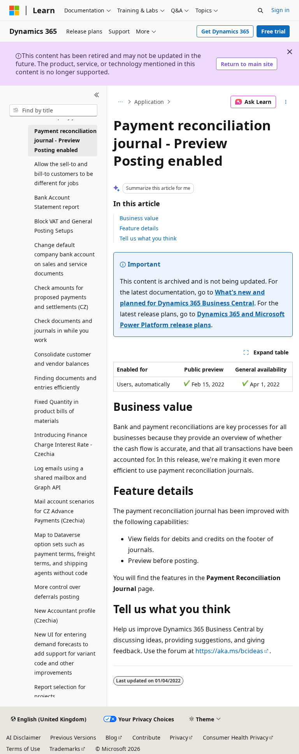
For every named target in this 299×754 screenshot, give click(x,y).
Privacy (179, 737)
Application (149, 101)
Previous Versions (73, 737)
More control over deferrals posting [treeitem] (57, 591)
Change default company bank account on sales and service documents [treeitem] (64, 259)
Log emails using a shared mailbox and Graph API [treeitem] (60, 478)
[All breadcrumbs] (120, 102)
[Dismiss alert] (289, 52)
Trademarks (64, 748)
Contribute (146, 737)
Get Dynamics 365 (225, 31)
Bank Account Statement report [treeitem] (56, 202)
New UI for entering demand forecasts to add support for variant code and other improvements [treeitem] (64, 653)
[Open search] (260, 11)
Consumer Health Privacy (235, 737)
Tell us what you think (148, 238)
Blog (111, 737)
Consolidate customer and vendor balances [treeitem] (62, 359)
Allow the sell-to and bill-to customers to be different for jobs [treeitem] (63, 173)
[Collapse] (97, 95)
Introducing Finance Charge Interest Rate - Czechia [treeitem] (63, 444)
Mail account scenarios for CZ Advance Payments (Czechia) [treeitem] (64, 511)
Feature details (139, 228)
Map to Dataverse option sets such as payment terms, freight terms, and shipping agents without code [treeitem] (64, 554)
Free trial (273, 31)
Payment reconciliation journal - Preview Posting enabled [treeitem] (65, 140)
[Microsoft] (14, 10)
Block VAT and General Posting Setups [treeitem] (63, 226)
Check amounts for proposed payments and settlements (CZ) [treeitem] (61, 297)
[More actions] (286, 102)
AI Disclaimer (23, 737)
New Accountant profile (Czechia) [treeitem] (64, 615)
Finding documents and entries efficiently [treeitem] (65, 382)
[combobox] (53, 110)
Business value (139, 218)
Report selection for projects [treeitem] (60, 691)
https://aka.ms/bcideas (229, 651)
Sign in (280, 10)
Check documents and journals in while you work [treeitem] (63, 330)
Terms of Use (23, 748)
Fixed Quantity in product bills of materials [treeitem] (56, 411)
